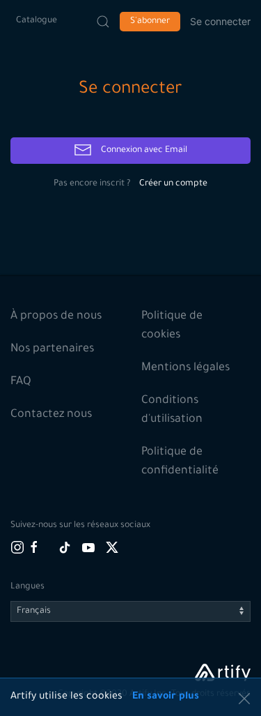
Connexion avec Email (143, 150)
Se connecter (220, 21)
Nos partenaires (52, 349)
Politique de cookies (172, 326)
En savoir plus (165, 697)
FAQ (20, 382)
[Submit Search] (103, 22)
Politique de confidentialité (180, 462)
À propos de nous (56, 316)
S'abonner (150, 21)
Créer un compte (173, 184)
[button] (244, 698)
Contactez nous (51, 415)
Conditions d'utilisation (172, 410)
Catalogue (36, 21)
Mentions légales (185, 368)
